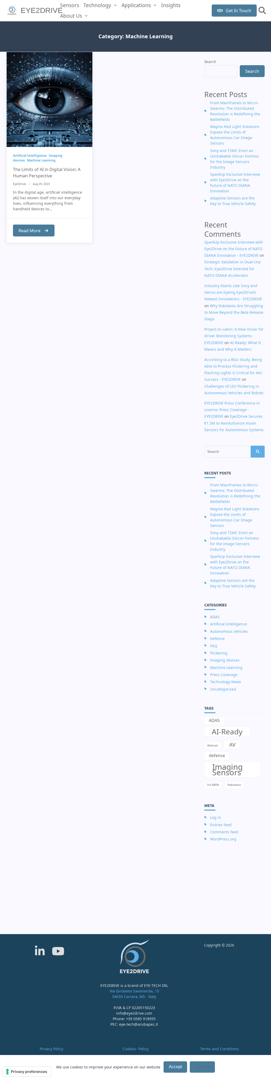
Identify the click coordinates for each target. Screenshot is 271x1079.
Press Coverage (223, 674)
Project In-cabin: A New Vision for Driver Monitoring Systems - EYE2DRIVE (234, 336)
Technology (97, 5)
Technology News (225, 681)
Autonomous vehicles (229, 631)
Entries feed (221, 824)
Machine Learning (41, 160)
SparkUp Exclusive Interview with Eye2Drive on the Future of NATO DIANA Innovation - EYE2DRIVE (233, 249)
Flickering (218, 652)
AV (232, 744)
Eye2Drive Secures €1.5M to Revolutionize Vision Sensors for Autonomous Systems (234, 423)
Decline (202, 1066)
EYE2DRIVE (42, 10)
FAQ (213, 645)
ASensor (212, 745)
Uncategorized (223, 689)
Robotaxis (234, 785)
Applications (136, 5)
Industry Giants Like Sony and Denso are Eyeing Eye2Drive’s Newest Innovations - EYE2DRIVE (233, 292)
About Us (71, 15)
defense (217, 755)
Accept (175, 1066)
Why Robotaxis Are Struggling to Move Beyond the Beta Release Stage (233, 312)
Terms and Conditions (219, 1048)
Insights (170, 5)
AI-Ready (227, 731)
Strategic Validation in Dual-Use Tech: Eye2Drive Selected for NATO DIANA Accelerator (232, 268)
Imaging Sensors (227, 769)
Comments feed (224, 831)
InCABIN (213, 785)
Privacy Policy (51, 1048)
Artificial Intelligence (30, 155)
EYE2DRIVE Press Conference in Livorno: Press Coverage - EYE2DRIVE (232, 410)
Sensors (69, 5)
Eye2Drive (19, 184)
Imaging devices (225, 660)
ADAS (215, 616)
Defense (217, 638)
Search (210, 61)
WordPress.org (223, 839)
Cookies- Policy (135, 1048)
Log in (215, 817)
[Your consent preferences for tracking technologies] (26, 1072)
